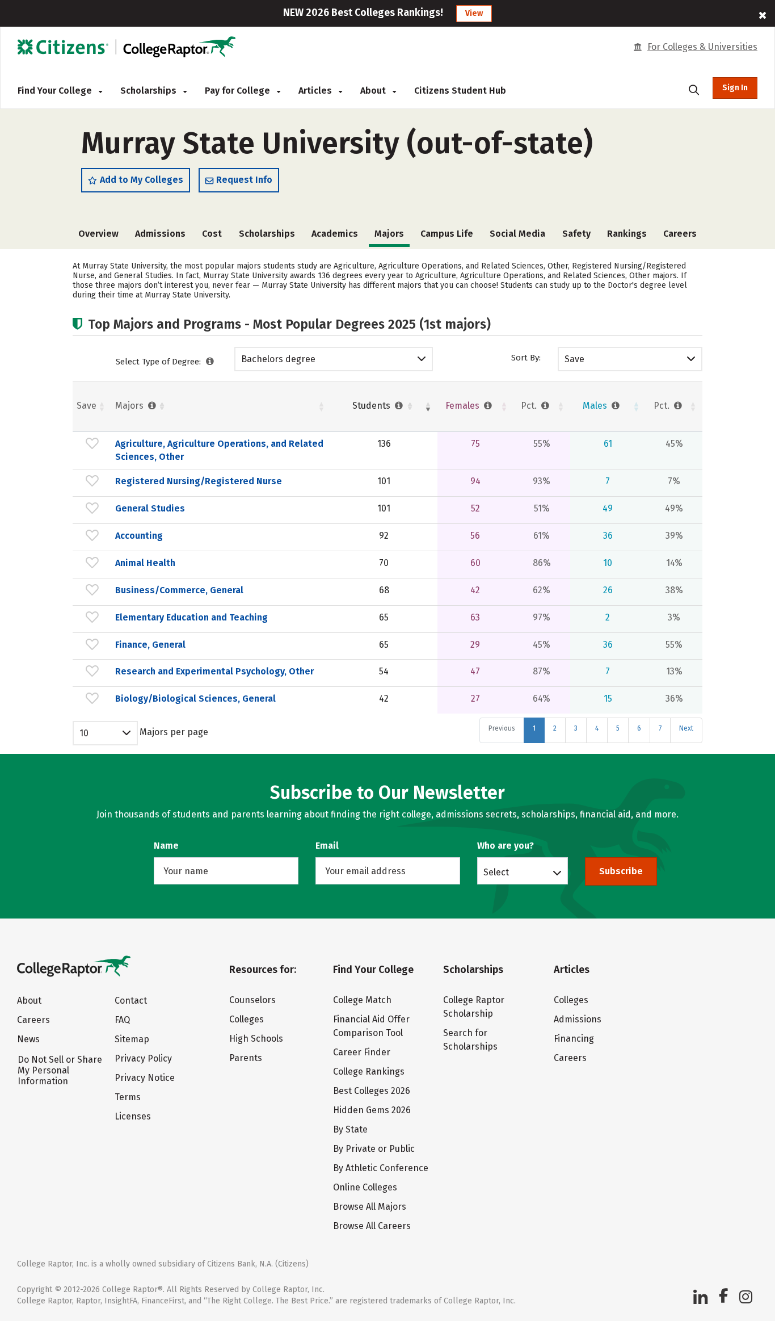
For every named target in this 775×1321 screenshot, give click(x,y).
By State (350, 1129)
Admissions (160, 233)
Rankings (627, 233)
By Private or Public (374, 1148)
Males (596, 405)
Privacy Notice (145, 1077)
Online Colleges (365, 1187)
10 (84, 733)
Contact (131, 1000)
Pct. (530, 405)
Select (496, 872)
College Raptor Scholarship (473, 1007)
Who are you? (505, 845)
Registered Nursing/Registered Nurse (198, 481)
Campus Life (446, 233)
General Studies (150, 508)
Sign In (735, 88)
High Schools (256, 1038)
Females (463, 405)
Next (686, 728)
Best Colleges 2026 (371, 1090)
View (474, 13)
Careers (680, 233)
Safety (576, 233)
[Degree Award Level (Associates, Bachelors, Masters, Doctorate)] (210, 362)
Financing (574, 1038)
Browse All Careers (372, 1226)
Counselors (252, 1000)
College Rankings (369, 1071)
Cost (212, 233)
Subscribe (621, 871)
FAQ (122, 1019)
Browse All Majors (369, 1206)
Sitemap (132, 1039)
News (28, 1039)
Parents (245, 1057)
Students (372, 405)
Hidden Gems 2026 (372, 1110)
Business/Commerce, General (179, 590)
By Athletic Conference (380, 1168)
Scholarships (149, 90)
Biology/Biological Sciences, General (195, 698)
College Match (362, 1000)
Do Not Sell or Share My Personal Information (60, 1070)
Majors (130, 405)
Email (327, 845)
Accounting (139, 535)
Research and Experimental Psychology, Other (214, 671)
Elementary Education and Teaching (191, 617)
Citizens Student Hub (460, 90)
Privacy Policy (143, 1058)
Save (574, 359)
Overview (98, 233)
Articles (316, 90)
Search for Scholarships (470, 1040)
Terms (128, 1097)
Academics (334, 233)
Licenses (133, 1116)
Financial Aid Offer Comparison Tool (371, 1026)
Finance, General (150, 644)
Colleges (246, 1019)
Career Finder (361, 1052)
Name (166, 845)
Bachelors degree (278, 359)
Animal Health (145, 562)
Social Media (517, 233)
